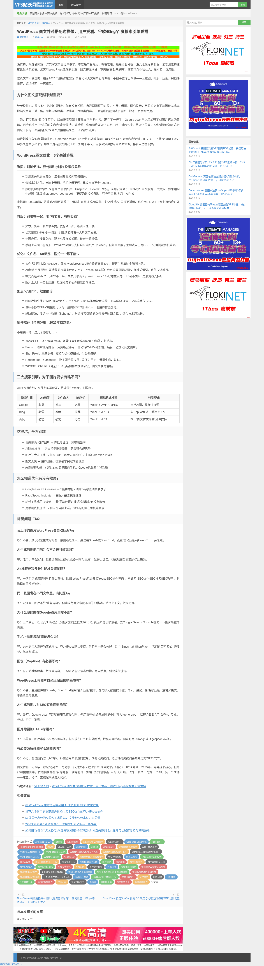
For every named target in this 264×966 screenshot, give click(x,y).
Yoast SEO (69, 856)
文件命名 (144, 876)
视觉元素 (62, 881)
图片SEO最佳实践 (88, 861)
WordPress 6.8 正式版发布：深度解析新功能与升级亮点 (61, 824)
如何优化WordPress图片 (153, 866)
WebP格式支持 (149, 846)
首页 (60, 4)
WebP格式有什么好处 (30, 851)
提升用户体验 (81, 876)
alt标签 (58, 841)
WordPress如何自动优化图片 (146, 851)
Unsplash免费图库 (128, 846)
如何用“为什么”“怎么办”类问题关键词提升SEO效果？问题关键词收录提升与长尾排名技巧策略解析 (87, 830)
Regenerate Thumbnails (31, 846)
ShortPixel (81, 846)
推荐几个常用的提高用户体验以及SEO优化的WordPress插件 (64, 811)
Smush (94, 846)
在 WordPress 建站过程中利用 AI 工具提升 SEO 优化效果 (62, 805)
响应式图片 (131, 856)
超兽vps (39, 37)
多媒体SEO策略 (128, 866)
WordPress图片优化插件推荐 (84, 851)
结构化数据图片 (45, 881)
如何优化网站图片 (28, 871)
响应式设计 (25, 861)
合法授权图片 (114, 856)
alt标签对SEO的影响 (93, 841)
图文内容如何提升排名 (46, 861)
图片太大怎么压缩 (156, 861)
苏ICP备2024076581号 (50, 958)
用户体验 (171, 876)
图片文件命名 (64, 866)
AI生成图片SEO (42, 841)
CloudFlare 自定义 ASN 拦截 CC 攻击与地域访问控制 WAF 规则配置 (141, 898)
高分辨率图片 (141, 881)
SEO (50, 846)
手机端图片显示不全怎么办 (57, 876)
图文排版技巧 (68, 861)
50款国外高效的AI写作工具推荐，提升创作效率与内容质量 (62, 818)
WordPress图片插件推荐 (115, 851)
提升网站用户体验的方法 (105, 876)
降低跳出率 (106, 881)
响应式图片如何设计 (151, 856)
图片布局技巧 (26, 866)
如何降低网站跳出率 (29, 876)
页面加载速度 (123, 881)
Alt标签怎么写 (114, 841)
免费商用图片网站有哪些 (91, 856)
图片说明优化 (95, 866)
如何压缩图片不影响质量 (80, 871)
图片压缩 (120, 861)
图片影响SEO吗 (45, 866)
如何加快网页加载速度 (52, 871)
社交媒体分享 (26, 881)
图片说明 (80, 866)
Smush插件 (108, 846)
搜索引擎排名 (128, 876)
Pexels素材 (157, 841)
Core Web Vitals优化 (136, 841)
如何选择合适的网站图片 (144, 871)
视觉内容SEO (77, 881)
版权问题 (157, 876)
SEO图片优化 (64, 846)
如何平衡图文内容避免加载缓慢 (112, 871)
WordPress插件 (51, 856)
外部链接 (111, 866)
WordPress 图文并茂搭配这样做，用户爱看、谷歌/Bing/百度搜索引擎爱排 (82, 31)
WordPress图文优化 (55, 851)
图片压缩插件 (136, 861)
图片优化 (106, 861)
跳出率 (92, 881)
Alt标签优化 (72, 841)
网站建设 (76, 4)
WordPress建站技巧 (29, 856)
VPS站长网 (34, 4)
